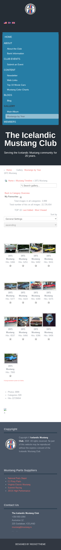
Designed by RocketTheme (30, 544)
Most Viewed (41, 210)
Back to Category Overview (17, 193)
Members (10, 121)
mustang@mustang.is (22, 527)
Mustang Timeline (24, 181)
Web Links (12, 80)
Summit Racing (15, 487)
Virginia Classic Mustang (19, 484)
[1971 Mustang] (10, 248)
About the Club (14, 48)
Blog (9, 100)
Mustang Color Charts (18, 89)
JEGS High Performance (19, 491)
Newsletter (12, 75)
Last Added (28, 210)
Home (8, 37)
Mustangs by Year (16, 116)
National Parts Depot (17, 478)
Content (9, 70)
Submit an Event (15, 64)
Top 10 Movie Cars (16, 85)
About (8, 43)
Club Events (12, 59)
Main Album (13, 111)
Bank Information (15, 53)
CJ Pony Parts (14, 481)
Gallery (9, 106)
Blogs (8, 95)
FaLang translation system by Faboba (14, 380)
